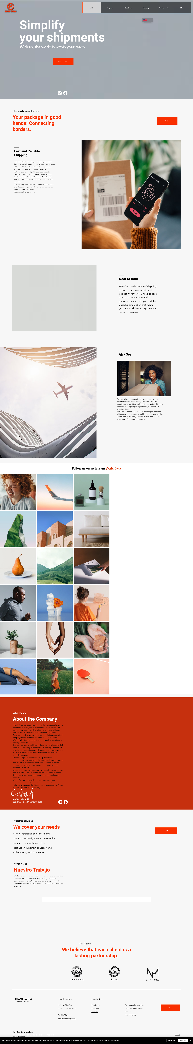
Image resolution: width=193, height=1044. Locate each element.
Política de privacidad (112, 1040)
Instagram (95, 977)
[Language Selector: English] (147, 20)
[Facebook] (65, 93)
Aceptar (183, 1040)
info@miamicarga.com (67, 987)
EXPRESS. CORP (23, 970)
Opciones (171, 1040)
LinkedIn (94, 980)
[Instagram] (60, 93)
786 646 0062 (63, 984)
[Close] (190, 1040)
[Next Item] (186, 584)
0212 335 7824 (130, 984)
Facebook (95, 974)
